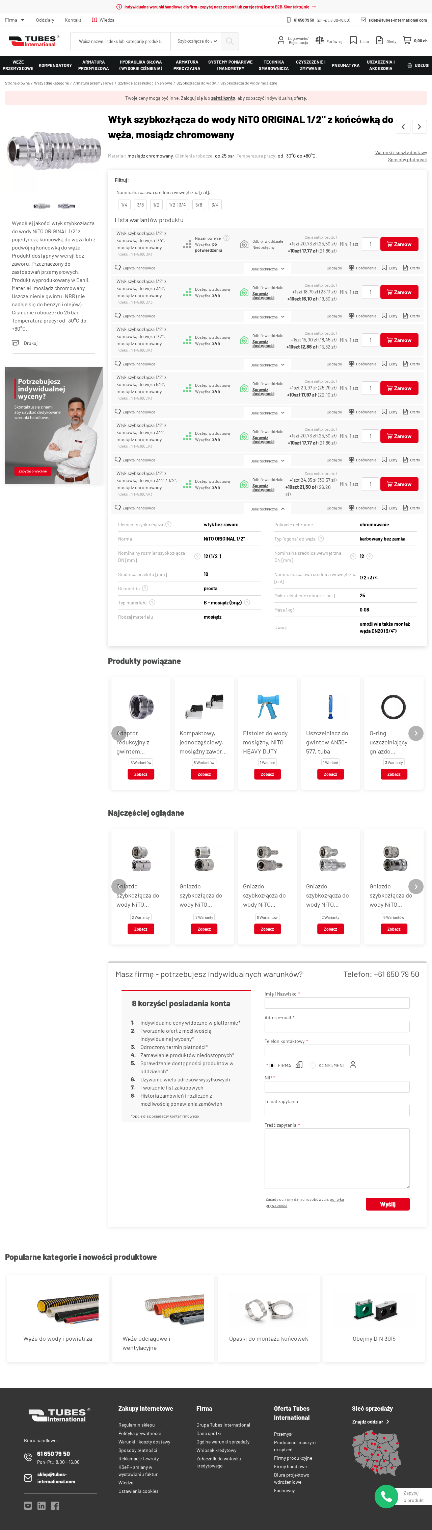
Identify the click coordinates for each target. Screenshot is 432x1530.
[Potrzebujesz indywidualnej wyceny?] (54, 426)
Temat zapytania (281, 1101)
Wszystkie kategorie (51, 82)
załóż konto (223, 98)
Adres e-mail (278, 1017)
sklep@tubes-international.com (398, 20)
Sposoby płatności (407, 159)
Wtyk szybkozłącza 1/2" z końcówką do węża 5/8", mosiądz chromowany (141, 384)
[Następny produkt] (419, 127)
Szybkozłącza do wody (196, 82)
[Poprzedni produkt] (403, 127)
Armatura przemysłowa (93, 65)
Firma (11, 20)
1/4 (124, 205)
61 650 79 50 (304, 20)
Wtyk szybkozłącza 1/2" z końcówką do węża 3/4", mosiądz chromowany (141, 432)
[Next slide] (416, 733)
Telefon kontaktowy (284, 1041)
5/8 (198, 205)
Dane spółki (208, 1433)
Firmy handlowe (290, 1466)
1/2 (156, 205)
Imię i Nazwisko (281, 994)
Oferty (415, 267)
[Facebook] (55, 1507)
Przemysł (283, 1434)
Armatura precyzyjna (186, 65)
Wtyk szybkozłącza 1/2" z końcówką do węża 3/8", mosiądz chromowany (141, 288)
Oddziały (45, 20)
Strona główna (17, 82)
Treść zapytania (280, 1125)
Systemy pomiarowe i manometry (230, 65)
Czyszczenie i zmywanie (310, 65)
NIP (268, 1077)
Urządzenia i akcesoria (381, 65)
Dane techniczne (264, 268)
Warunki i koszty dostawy (401, 152)
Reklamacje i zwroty (138, 1458)
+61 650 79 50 (397, 974)
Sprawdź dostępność (263, 295)
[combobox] (195, 41)
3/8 (140, 205)
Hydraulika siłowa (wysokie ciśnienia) (140, 65)
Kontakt (73, 20)
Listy (393, 267)
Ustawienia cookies (138, 1491)
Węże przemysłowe (18, 65)
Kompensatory (55, 65)
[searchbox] (120, 41)
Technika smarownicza (274, 65)
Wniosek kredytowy (216, 1450)
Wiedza (107, 20)
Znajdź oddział (367, 1422)
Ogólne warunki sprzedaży (222, 1441)
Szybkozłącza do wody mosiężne (248, 82)
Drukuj (30, 343)
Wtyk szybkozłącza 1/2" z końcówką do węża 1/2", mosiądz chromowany (141, 336)
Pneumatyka (346, 65)
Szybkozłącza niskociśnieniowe (145, 82)
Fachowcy (284, 1490)
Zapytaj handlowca (139, 267)
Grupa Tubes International (223, 1425)
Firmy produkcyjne (293, 1458)
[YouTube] (28, 1507)
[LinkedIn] (41, 1507)
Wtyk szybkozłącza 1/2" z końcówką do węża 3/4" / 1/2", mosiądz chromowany (147, 480)
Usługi (422, 65)
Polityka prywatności (139, 1433)
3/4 (215, 205)
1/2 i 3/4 (177, 205)
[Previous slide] (119, 733)
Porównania (366, 267)
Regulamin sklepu (136, 1425)
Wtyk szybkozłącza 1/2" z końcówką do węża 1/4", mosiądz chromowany (141, 240)
